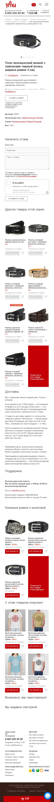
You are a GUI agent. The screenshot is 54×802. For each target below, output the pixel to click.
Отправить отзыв (16, 198)
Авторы (31, 754)
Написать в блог (11, 760)
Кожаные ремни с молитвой (15, 22)
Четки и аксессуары (38, 19)
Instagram (8, 772)
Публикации (33, 763)
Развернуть (10, 92)
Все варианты (12, 551)
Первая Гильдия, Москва (32, 118)
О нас (31, 746)
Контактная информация (38, 740)
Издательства (34, 757)
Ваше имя (9, 145)
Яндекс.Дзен (10, 769)
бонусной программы (27, 176)
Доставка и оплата (36, 738)
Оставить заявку (16, 98)
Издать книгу (10, 754)
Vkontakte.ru (9, 775)
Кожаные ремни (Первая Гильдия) (26, 122)
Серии (31, 760)
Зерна (11, 4)
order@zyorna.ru (18, 491)
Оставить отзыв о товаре (14, 757)
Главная (8, 19)
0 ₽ (34, 5)
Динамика (21, 791)
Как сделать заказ (36, 735)
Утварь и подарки (21, 19)
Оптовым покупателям (37, 743)
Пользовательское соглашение (27, 787)
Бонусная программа (13, 763)
